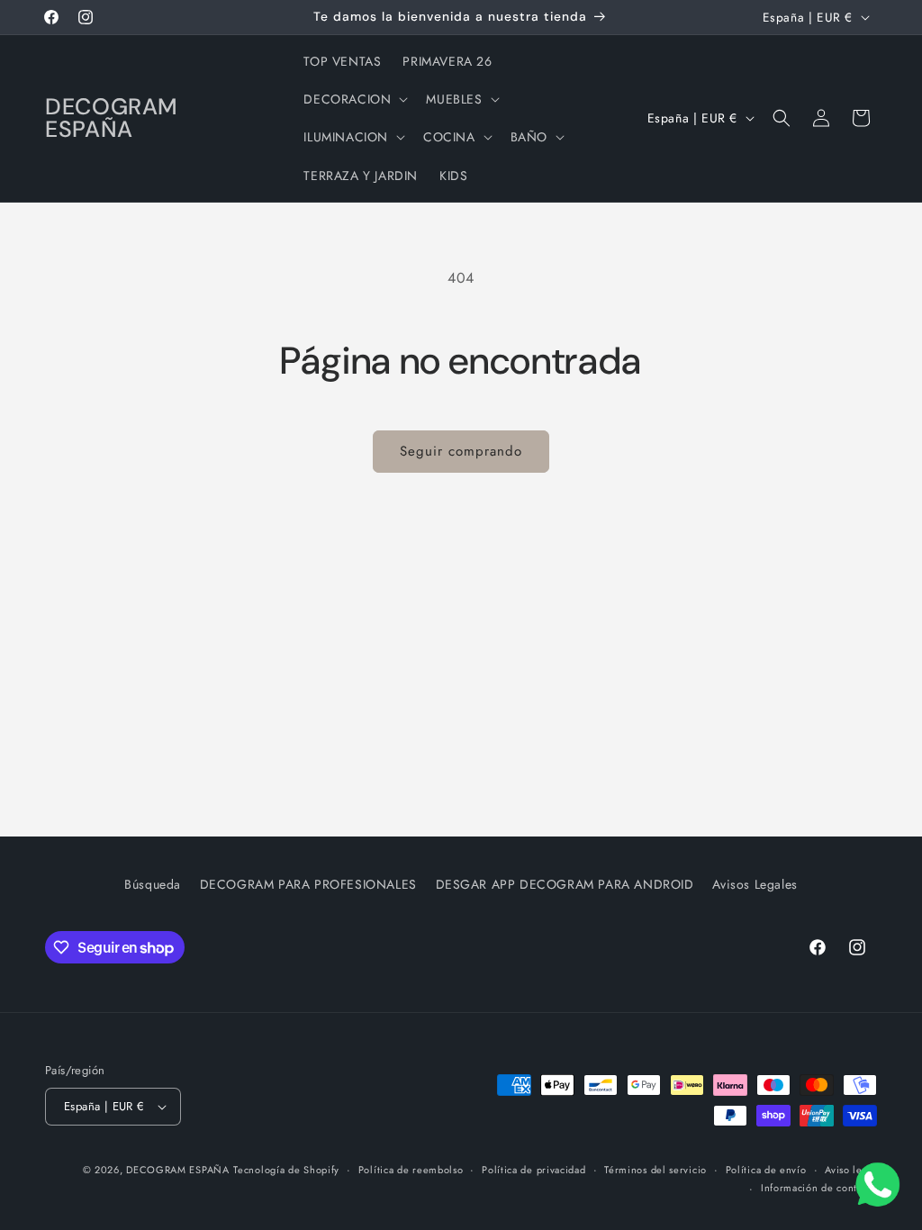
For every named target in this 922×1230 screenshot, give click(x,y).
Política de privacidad (533, 1169)
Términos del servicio (655, 1169)
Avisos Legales (754, 884)
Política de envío (766, 1169)
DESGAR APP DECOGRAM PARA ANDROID (565, 884)
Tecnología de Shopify (286, 1169)
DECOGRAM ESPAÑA (178, 1169)
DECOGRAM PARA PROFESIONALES (308, 884)
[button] (354, 99)
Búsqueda (152, 884)
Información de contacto (819, 1187)
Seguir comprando (461, 451)
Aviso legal (851, 1169)
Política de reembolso (411, 1169)
